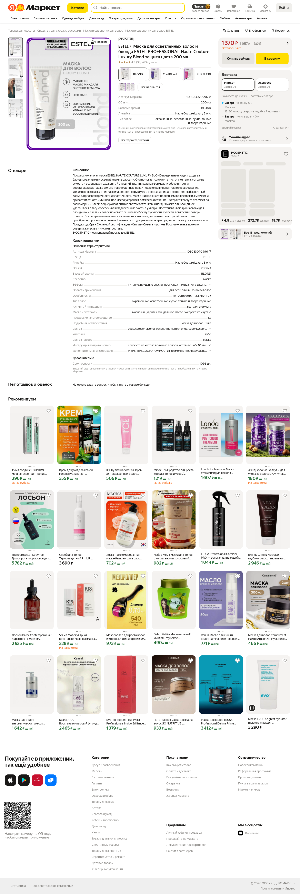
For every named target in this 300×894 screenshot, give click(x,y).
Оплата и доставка (178, 771)
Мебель (97, 771)
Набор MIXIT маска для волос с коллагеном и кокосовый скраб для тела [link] (173, 556)
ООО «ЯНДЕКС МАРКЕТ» (278, 883)
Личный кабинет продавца (184, 832)
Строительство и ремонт (108, 857)
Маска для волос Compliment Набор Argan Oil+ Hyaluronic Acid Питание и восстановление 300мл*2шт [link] (267, 637)
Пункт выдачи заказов (253, 783)
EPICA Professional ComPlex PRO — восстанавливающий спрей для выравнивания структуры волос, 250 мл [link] (220, 555)
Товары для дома (103, 801)
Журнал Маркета (177, 795)
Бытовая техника (103, 777)
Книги (96, 832)
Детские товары (102, 863)
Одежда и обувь (102, 795)
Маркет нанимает (250, 789)
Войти (284, 8)
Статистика (18, 885)
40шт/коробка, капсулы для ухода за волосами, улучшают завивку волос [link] (268, 472)
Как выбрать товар (178, 765)
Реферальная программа (254, 771)
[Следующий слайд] (104, 94)
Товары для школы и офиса (109, 838)
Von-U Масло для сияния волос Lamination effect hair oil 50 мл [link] (220, 637)
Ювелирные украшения (107, 869)
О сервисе (173, 783)
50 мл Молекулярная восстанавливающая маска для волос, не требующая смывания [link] (77, 637)
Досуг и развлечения (106, 765)
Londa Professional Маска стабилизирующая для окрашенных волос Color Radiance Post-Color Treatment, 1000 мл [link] (221, 471)
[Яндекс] (290, 888)
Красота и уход (102, 814)
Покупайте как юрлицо (181, 777)
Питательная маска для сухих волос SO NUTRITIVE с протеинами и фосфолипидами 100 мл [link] (173, 721)
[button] (164, 74)
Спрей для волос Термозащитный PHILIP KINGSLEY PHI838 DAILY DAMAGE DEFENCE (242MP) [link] (77, 556)
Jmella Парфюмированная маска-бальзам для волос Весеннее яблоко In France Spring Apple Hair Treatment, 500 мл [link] (124, 556)
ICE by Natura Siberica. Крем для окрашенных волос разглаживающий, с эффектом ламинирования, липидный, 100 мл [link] (124, 472)
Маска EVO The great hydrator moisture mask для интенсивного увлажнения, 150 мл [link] (267, 720)
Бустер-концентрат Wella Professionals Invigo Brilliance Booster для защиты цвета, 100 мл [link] (125, 721)
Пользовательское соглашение (52, 885)
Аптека (96, 808)
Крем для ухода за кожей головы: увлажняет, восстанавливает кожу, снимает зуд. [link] (76, 472)
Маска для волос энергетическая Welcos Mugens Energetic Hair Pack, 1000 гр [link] (30, 721)
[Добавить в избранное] (48, 411)
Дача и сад (99, 826)
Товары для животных (106, 850)
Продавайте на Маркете (182, 838)
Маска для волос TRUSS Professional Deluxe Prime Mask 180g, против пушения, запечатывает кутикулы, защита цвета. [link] (220, 721)
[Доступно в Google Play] (24, 785)
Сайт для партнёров (179, 851)
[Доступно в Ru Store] (51, 785)
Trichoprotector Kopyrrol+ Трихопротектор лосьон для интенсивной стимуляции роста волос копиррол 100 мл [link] (32, 556)
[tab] (19, 19)
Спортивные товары (105, 844)
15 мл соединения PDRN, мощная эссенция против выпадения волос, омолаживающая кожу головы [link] (28, 472)
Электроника (100, 789)
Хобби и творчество (105, 820)
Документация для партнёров (186, 844)
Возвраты (172, 789)
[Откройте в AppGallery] (37, 785)
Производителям (249, 777)
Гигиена (97, 783)
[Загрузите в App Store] (10, 785)
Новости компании (250, 765)
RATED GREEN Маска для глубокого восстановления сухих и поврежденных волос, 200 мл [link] (266, 556)
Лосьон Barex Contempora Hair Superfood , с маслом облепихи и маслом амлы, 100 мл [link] (31, 637)
